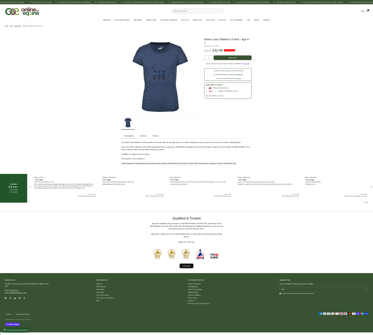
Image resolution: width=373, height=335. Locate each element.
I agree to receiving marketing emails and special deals (298, 293)
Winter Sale (18, 26)
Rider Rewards (101, 286)
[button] (29, 186)
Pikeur (176, 163)
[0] (366, 11)
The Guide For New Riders (104, 298)
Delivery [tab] (143, 136)
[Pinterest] (21, 298)
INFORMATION (102, 280)
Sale (248, 20)
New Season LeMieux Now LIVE (87, 2)
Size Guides (100, 292)
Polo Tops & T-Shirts (186, 163)
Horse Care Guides (102, 295)
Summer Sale (222, 163)
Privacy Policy (192, 298)
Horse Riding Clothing (165, 163)
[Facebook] (7, 298)
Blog (97, 301)
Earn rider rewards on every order (21, 2)
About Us (99, 284)
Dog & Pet (222, 20)
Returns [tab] (156, 136)
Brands (256, 20)
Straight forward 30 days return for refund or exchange (167, 2)
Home (6, 26)
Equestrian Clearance (149, 163)
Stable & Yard (197, 20)
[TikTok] (26, 298)
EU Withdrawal (192, 286)
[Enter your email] (366, 289)
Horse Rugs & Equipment (169, 20)
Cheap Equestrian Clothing (131, 163)
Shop (11, 26)
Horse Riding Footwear (122, 20)
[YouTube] (16, 298)
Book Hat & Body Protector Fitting (198, 303)
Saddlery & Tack (151, 20)
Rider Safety (137, 20)
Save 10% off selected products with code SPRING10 (54, 2)
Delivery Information (194, 284)
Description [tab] (129, 136)
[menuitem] (107, 20)
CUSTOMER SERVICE (196, 280)
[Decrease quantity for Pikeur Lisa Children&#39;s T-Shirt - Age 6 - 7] (205, 58)
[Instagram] (12, 298)
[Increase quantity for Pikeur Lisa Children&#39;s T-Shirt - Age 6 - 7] (211, 58)
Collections (266, 20)
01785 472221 (14, 290)
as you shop (217, 96)
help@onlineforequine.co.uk (18, 293)
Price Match (100, 289)
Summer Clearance (210, 163)
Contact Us (191, 301)
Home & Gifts (210, 20)
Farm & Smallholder (236, 20)
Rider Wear (106, 20)
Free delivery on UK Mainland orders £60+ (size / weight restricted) (124, 2)
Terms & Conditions (194, 295)
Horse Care (185, 20)
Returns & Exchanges (195, 289)
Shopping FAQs (193, 292)
